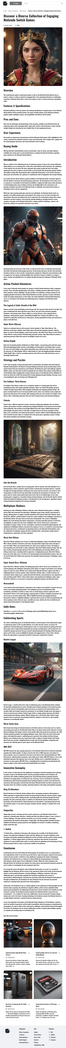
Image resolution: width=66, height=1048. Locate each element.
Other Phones (23, 11)
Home (5, 11)
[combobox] (42, 3)
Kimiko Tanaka (8, 25)
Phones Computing (13, 11)
